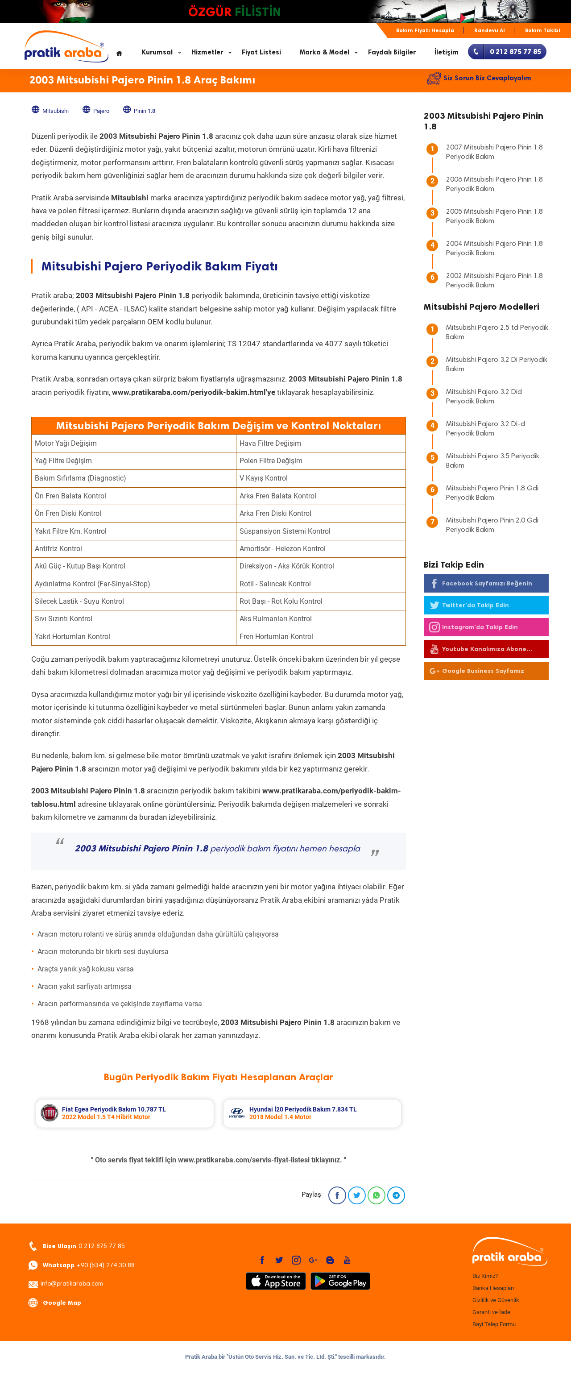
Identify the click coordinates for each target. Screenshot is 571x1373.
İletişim (446, 52)
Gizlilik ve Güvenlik (495, 1300)
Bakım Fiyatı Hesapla (425, 30)
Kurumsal (157, 52)
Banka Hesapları (493, 1288)
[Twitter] (357, 1195)
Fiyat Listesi (261, 52)
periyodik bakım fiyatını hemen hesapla (217, 849)
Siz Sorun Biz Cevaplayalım (487, 78)
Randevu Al (489, 30)
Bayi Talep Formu (494, 1324)
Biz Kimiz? (485, 1276)
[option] (125, 1113)
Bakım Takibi (542, 30)
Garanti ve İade (491, 1312)
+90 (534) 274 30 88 (89, 1265)
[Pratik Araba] (508, 1252)
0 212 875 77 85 (84, 1246)
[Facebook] (337, 1195)
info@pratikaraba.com (72, 1284)
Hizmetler (207, 52)
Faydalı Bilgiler (392, 52)
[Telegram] (396, 1195)
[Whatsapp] (376, 1195)
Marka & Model (324, 52)
